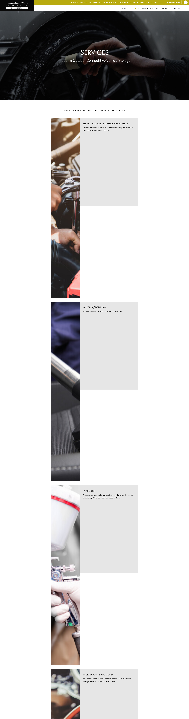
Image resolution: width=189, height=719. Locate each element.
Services (135, 8)
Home (124, 8)
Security (165, 8)
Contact (177, 8)
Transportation (150, 8)
